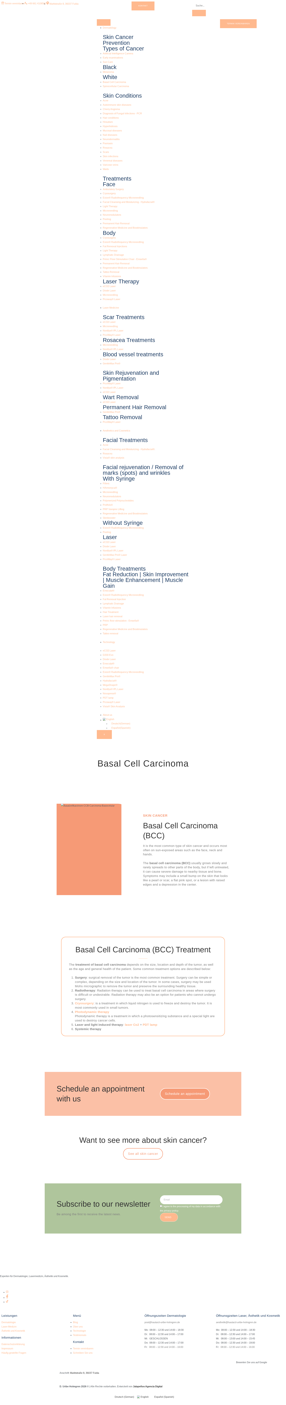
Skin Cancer (118, 37)
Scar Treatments (123, 317)
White (110, 77)
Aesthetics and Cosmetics (116, 430)
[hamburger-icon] (104, 22)
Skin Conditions (122, 95)
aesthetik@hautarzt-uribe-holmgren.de (236, 1322)
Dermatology (109, 27)
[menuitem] (146, 719)
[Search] (199, 13)
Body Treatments (124, 568)
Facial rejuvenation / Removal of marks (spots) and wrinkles (143, 470)
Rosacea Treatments (129, 340)
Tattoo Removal (122, 417)
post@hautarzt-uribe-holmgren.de (162, 1322)
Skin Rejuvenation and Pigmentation (131, 376)
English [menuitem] (145, 1397)
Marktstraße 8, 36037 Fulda (84, 1373)
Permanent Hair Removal (134, 407)
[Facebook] (7, 1297)
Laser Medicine (111, 307)
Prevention (116, 43)
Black (109, 67)
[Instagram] (7, 1292)
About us (107, 715)
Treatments (117, 178)
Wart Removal (121, 397)
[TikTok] (7, 1302)
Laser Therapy (121, 281)
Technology (109, 642)
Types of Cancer (123, 48)
